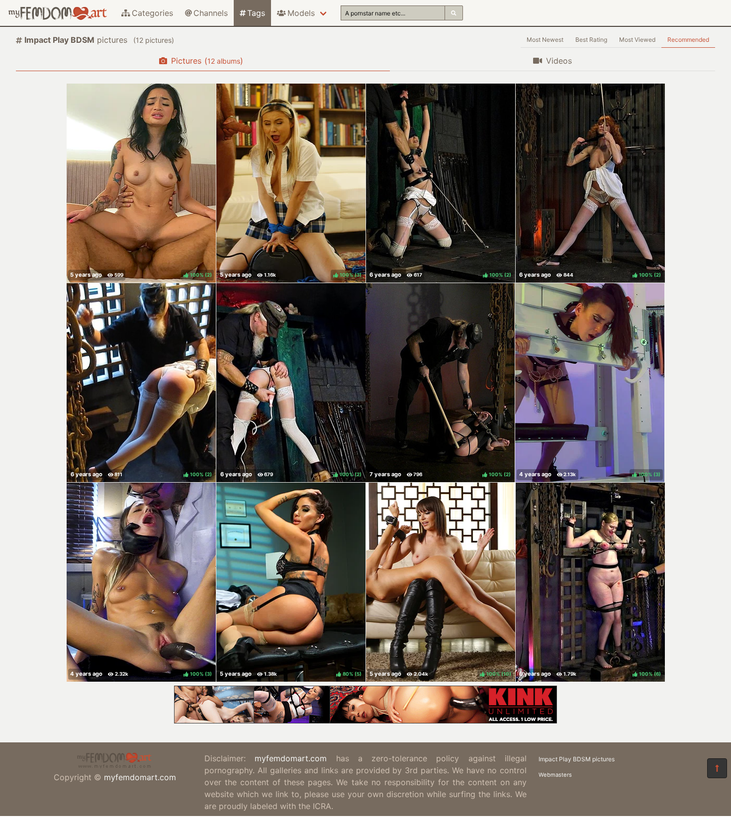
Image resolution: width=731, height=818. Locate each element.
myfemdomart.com (140, 777)
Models (301, 13)
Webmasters (555, 774)
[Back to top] (717, 768)
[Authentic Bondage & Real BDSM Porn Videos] (365, 720)
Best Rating (591, 39)
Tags (256, 13)
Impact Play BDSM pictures (577, 759)
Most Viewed (637, 39)
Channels (210, 13)
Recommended (688, 39)
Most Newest (545, 39)
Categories (152, 13)
